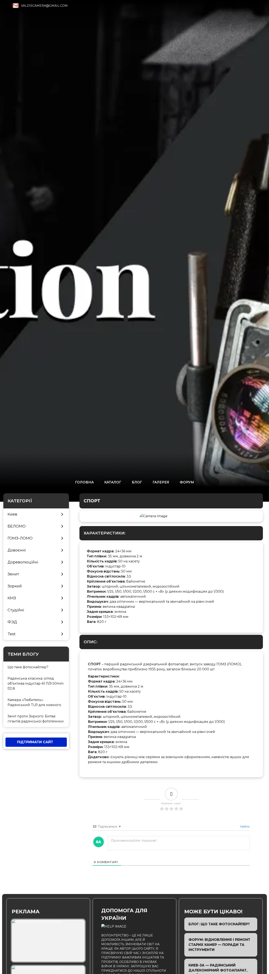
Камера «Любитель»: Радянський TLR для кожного (34, 702)
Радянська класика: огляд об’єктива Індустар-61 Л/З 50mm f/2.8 (35, 683)
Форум (187, 482)
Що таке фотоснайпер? (28, 667)
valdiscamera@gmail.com (44, 6)
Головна (84, 482)
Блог (137, 482)
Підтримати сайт (35, 742)
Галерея (161, 482)
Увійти (244, 826)
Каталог (112, 482)
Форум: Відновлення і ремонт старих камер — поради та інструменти (219, 945)
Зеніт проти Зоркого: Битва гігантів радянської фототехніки (36, 718)
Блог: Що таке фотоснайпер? (219, 924)
